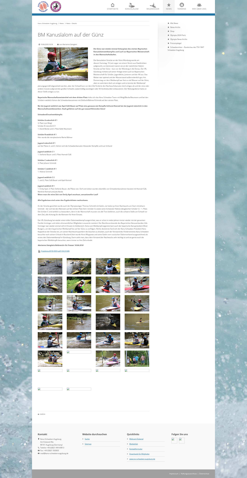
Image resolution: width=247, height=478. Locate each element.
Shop (172, 31)
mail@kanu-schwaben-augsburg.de (54, 453)
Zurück (42, 414)
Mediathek (133, 444)
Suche (87, 439)
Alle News (174, 23)
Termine (181, 8)
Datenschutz (204, 473)
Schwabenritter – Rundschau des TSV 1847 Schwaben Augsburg (186, 48)
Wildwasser (153, 8)
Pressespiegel (175, 43)
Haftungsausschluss (189, 473)
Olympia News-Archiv (178, 39)
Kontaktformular (135, 449)
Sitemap (88, 444)
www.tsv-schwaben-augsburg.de (142, 459)
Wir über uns (199, 8)
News (169, 8)
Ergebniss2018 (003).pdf (55, 251)
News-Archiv (175, 27)
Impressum (173, 473)
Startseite (112, 8)
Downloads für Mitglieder (139, 454)
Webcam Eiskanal (136, 439)
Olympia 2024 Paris (178, 35)
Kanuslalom (132, 8)
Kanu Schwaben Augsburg (47, 23)
